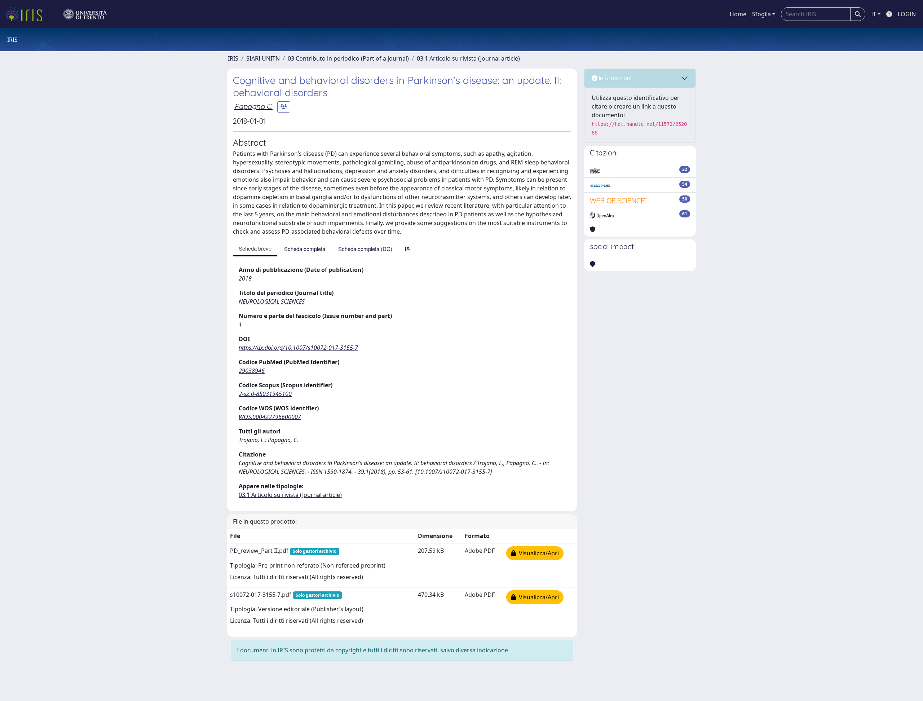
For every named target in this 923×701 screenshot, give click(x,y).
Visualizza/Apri (537, 553)
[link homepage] (26, 14)
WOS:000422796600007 (270, 417)
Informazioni (614, 77)
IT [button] (873, 14)
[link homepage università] (85, 14)
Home (738, 14)
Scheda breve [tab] (255, 248)
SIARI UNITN (263, 58)
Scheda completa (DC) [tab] (365, 248)
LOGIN (907, 14)
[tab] (408, 249)
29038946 (252, 371)
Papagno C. (253, 106)
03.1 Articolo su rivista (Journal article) (468, 58)
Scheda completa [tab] (304, 248)
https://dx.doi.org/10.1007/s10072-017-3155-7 (298, 348)
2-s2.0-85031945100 (265, 394)
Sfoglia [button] (761, 14)
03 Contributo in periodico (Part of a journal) (348, 58)
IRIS (233, 58)
